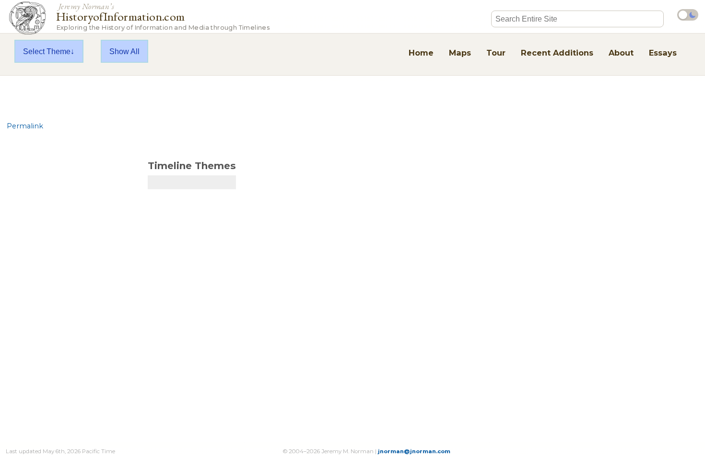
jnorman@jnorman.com (414, 451)
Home (421, 52)
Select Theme (46, 51)
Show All (124, 51)
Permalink (25, 126)
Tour (495, 52)
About (621, 52)
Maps (460, 52)
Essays (663, 52)
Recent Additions (557, 52)
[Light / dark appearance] (687, 15)
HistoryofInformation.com (163, 16)
